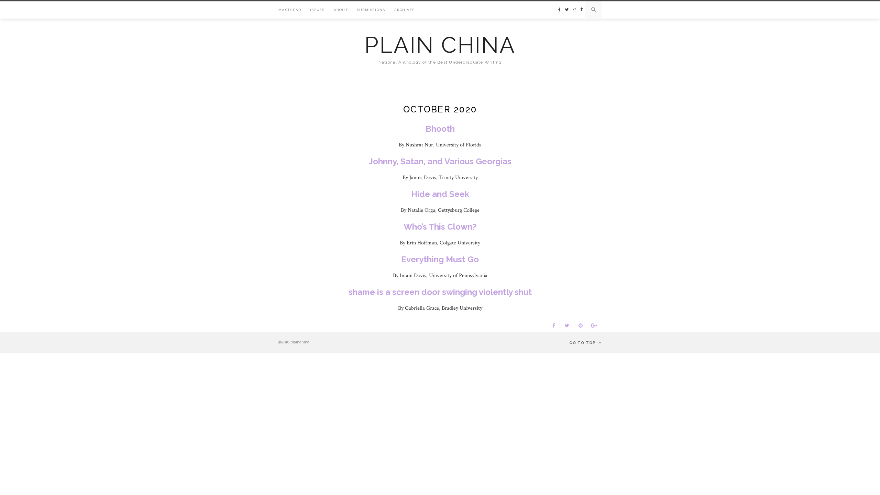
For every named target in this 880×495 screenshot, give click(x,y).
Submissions (371, 10)
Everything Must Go (440, 259)
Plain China (439, 45)
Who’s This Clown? (440, 227)
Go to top (583, 343)
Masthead (289, 10)
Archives (404, 10)
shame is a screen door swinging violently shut (440, 292)
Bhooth (440, 129)
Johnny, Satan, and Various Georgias (440, 161)
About (341, 10)
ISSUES (317, 10)
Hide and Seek (440, 194)
